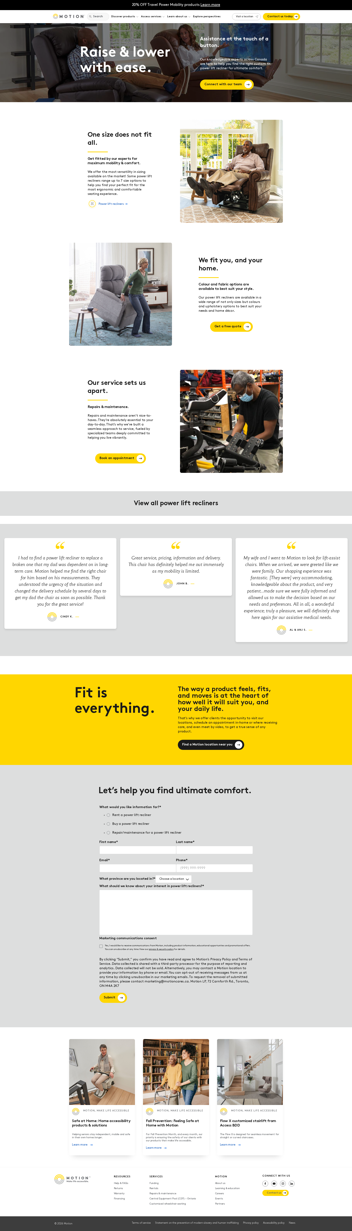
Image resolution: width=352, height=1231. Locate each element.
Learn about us (177, 16)
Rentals (153, 1188)
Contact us (274, 1193)
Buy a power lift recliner (130, 824)
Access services (151, 16)
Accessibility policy (274, 1223)
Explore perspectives (207, 16)
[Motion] (69, 16)
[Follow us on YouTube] (274, 1184)
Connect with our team (223, 84)
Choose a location (171, 879)
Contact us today (280, 16)
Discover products (123, 16)
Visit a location (244, 16)
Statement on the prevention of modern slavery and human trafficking (197, 1223)
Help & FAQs (121, 1183)
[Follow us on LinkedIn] (292, 1184)
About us (220, 1183)
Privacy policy (251, 1223)
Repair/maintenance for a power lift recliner (146, 833)
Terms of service (141, 1223)
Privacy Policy (220, 959)
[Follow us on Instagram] (283, 1184)
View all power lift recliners (176, 503)
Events (219, 1198)
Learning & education (227, 1188)
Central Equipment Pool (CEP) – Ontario (172, 1198)
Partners (220, 1204)
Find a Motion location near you (207, 744)
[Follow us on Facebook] (265, 1184)
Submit (109, 997)
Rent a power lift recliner (131, 815)
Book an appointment (117, 458)
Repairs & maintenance (162, 1193)
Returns (118, 1188)
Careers (219, 1193)
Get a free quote (227, 326)
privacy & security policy (161, 949)
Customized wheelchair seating (167, 1204)
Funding (154, 1183)
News (292, 1223)
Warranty (119, 1193)
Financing (119, 1198)
